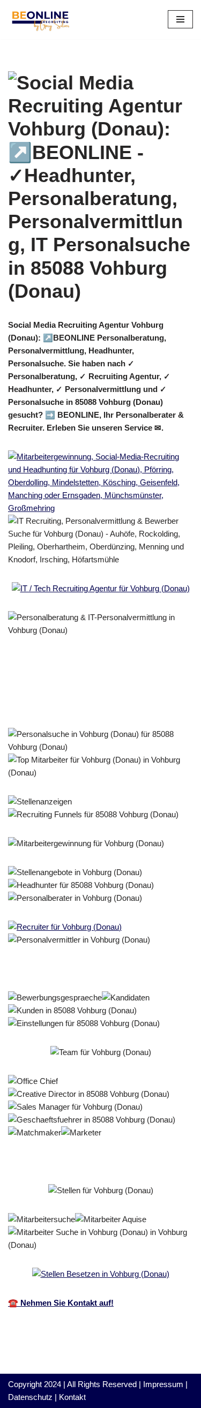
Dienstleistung (51, 704)
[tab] (75, 689)
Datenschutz (30, 1397)
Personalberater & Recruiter (75, 689)
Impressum (163, 1384)
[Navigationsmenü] (180, 19)
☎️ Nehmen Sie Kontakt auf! (61, 1302)
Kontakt (72, 1397)
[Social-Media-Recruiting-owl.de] (40, 19)
